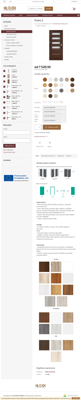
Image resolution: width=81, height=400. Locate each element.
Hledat (48, 9)
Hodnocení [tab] (60, 156)
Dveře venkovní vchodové (14, 46)
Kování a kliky (8, 57)
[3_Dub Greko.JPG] (56, 290)
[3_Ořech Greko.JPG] (44, 267)
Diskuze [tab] (68, 156)
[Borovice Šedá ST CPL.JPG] (56, 345)
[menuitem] (9, 15)
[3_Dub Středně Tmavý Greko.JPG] (68, 290)
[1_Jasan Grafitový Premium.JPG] (44, 329)
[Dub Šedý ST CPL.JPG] (56, 357)
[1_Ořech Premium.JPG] (44, 317)
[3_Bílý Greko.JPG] (68, 278)
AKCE (6, 26)
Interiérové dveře (10, 29)
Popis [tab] (37, 156)
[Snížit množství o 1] (42, 128)
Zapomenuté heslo (9, 152)
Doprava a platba (38, 2)
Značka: (41, 26)
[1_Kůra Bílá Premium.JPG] (68, 329)
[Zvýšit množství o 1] (42, 126)
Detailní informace (40, 137)
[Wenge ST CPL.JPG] (44, 345)
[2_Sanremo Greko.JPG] (56, 267)
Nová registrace (8, 150)
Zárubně (7, 48)
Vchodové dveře (9, 40)
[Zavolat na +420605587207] (6, 2)
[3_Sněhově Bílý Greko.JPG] (68, 267)
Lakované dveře (11, 34)
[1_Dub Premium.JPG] (68, 317)
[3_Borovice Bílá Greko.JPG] (44, 290)
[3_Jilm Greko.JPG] (62, 301)
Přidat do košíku (53, 127)
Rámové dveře (11, 32)
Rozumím (76, 398)
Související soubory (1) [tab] (48, 156)
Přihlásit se (9, 146)
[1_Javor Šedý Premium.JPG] (56, 329)
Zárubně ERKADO (11, 51)
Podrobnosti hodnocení (60, 24)
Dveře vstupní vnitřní (12, 43)
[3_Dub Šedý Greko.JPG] (50, 301)
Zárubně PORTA (11, 54)
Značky (6, 60)
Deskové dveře (11, 37)
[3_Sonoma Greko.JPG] (44, 278)
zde (69, 398)
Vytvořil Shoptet (73, 396)
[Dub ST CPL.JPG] (68, 345)
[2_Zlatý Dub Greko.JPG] (56, 278)
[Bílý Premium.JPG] (56, 317)
